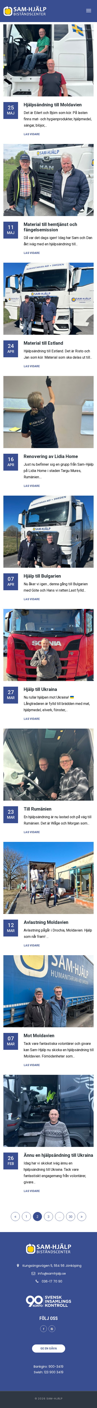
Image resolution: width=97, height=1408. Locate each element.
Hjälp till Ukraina (40, 689)
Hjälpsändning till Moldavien (53, 104)
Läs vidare (32, 134)
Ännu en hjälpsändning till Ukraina (58, 1155)
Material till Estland (43, 343)
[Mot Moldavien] (48, 991)
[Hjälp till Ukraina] (48, 645)
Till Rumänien (37, 809)
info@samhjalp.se (52, 1273)
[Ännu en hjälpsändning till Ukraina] (48, 1111)
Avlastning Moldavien (46, 922)
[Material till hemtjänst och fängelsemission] (48, 180)
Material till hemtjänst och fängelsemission (50, 227)
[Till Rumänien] (48, 765)
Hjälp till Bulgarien (42, 576)
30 (70, 1217)
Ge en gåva (48, 1348)
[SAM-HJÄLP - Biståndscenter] (21, 10)
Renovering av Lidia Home (51, 456)
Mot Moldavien (39, 1035)
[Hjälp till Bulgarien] (48, 532)
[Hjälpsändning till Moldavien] (48, 60)
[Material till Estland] (48, 299)
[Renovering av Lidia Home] (48, 412)
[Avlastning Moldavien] (48, 878)
